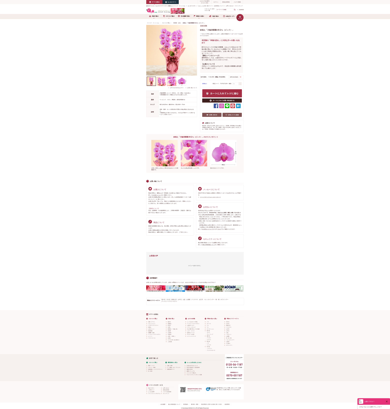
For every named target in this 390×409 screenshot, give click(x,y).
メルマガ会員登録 (167, 391)
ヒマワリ (209, 339)
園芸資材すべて (170, 369)
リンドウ (209, 344)
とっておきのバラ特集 (192, 321)
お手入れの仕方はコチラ (176, 87)
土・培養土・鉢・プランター (174, 367)
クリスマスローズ (211, 350)
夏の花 (208, 336)
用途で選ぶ (153, 16)
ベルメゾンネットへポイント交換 (194, 374)
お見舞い (170, 332)
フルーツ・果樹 (151, 367)
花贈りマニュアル (191, 371)
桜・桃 (217, 299)
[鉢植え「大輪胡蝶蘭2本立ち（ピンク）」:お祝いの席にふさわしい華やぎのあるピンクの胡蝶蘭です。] (161, 81)
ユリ (208, 325)
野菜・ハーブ (151, 365)
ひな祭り (228, 343)
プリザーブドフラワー (153, 325)
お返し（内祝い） (172, 336)
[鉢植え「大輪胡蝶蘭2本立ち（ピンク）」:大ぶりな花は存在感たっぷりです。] (171, 81)
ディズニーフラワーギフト (169, 301)
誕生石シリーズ (190, 332)
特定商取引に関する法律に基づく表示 (211, 404)
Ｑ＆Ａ (219, 229)
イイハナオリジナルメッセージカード (210, 197)
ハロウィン (228, 334)
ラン (208, 327)
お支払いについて (208, 229)
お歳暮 (188, 299)
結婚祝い (170, 323)
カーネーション (210, 329)
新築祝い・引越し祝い (173, 329)
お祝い (169, 327)
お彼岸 (227, 341)
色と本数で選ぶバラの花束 (193, 329)
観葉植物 (150, 330)
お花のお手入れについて (192, 365)
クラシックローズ (191, 327)
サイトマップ (239, 6)
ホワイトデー (224, 299)
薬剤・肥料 (169, 365)
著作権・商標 (194, 404)
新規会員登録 (226, 2)
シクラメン (209, 348)
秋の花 (208, 341)
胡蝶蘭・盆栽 (151, 332)
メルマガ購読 (237, 2)
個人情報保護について (209, 244)
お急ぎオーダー (228, 16)
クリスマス (194, 299)
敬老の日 (174, 299)
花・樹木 (150, 371)
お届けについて (157, 195)
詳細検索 (241, 9)
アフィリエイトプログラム (154, 393)
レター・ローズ (190, 330)
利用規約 (185, 404)
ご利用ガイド (151, 389)
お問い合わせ (229, 6)
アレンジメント (151, 323)
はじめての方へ (192, 6)
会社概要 (162, 404)
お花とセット (151, 329)
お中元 (180, 299)
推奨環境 (227, 404)
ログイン (215, 2)
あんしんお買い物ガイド (205, 6)
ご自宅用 (170, 341)
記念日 (169, 325)
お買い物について (192, 87)
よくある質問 (151, 391)
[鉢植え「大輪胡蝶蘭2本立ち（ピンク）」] (171, 50)
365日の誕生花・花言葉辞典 (193, 367)
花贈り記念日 (190, 369)
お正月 (201, 299)
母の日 (163, 299)
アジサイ (209, 337)
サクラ (208, 332)
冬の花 (208, 346)
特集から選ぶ (198, 16)
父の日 (168, 299)
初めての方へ (151, 388)
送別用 (169, 330)
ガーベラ (209, 323)
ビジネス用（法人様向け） (174, 339)
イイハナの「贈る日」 (192, 372)
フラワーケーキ (151, 338)
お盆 (184, 299)
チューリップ (210, 334)
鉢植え (149, 327)
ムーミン (150, 336)
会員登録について (219, 6)
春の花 (208, 330)
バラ (208, 321)
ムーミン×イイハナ (191, 336)
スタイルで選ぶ (168, 16)
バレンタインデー (209, 299)
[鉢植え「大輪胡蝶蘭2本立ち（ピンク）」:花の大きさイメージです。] (181, 81)
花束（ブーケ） (151, 321)
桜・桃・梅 (228, 338)
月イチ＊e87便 (190, 334)
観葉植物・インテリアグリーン (155, 369)
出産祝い (170, 334)
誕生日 (169, 321)
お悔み (169, 338)
